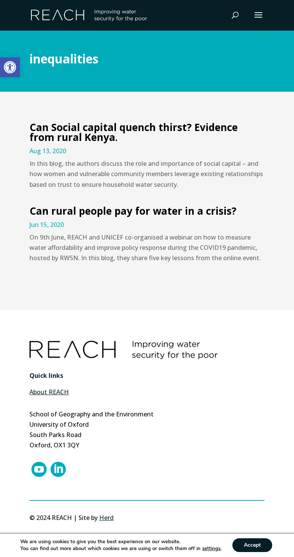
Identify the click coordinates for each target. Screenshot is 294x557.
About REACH (49, 392)
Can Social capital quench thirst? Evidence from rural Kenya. (133, 132)
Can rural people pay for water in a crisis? (133, 211)
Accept (252, 545)
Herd (106, 517)
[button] (10, 67)
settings (211, 548)
